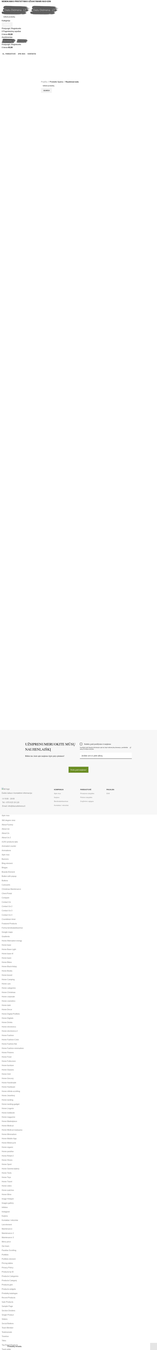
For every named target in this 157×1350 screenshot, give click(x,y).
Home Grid (6, 1074)
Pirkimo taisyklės (86, 797)
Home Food (6, 1057)
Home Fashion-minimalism (13, 1048)
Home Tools (6, 1173)
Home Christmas (8, 992)
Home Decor (7, 1009)
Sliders (4, 1319)
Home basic (6, 958)
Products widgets (9, 1289)
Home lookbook (8, 1113)
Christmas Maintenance (11, 889)
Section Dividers (8, 1311)
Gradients (6, 936)
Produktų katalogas (9, 1293)
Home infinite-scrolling (11, 1091)
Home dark (6, 1005)
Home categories (9, 988)
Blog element (7, 863)
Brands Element (8, 872)
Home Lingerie (8, 1108)
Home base (6, 945)
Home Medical (8, 1126)
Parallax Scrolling (9, 1250)
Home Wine (6, 1194)
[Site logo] (16, 10)
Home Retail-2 (8, 1156)
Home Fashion (8, 1035)
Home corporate (8, 997)
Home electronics (9, 1027)
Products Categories (10, 1276)
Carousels (6, 885)
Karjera (56, 797)
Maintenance (7, 1229)
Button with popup (9, 876)
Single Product (8, 1315)
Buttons (5, 881)
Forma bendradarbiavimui (12, 928)
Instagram (6, 1212)
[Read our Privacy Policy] (130, 747)
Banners (5, 859)
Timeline (5, 1336)
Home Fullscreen (9, 1061)
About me (6, 829)
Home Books (7, 971)
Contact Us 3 (7, 911)
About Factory (7, 825)
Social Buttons (8, 1323)
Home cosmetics (8, 1001)
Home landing (7, 1100)
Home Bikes (7, 962)
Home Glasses (8, 1070)
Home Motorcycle (9, 1143)
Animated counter (9, 846)
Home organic (7, 1147)
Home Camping (8, 979)
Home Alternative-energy (12, 941)
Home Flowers (8, 1053)
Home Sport (6, 1164)
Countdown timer (9, 919)
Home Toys (6, 1177)
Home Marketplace (9, 1121)
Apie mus (57, 793)
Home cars (6, 984)
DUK (108, 793)
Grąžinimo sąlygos (87, 801)
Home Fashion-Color (10, 1040)
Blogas (4, 868)
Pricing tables (7, 1263)
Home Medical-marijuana (12, 1130)
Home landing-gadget (10, 1104)
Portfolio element (9, 1259)
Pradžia (44, 82)
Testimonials (7, 1332)
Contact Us (6, 902)
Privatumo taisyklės (87, 793)
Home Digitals (7, 1018)
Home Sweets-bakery (10, 1169)
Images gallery (8, 1203)
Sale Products (7, 1302)
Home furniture (8, 1065)
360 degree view (8, 820)
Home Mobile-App (9, 1139)
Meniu (4, 63)
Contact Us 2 (7, 906)
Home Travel (7, 1182)
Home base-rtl (7, 954)
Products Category (9, 1280)
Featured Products (9, 924)
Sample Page (7, 1306)
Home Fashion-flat (9, 1044)
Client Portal (7, 893)
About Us (5, 833)
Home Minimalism (9, 1134)
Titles (4, 1341)
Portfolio (5, 1255)
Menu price (6, 1242)
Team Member (7, 1328)
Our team (5, 1246)
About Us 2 (6, 838)
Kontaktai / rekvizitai (61, 805)
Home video (7, 1186)
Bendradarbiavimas (61, 801)
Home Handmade (9, 1083)
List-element (7, 1225)
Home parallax (8, 1151)
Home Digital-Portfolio (11, 1014)
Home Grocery (8, 1078)
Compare (5, 898)
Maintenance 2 (8, 1233)
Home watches (8, 1190)
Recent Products (8, 1298)
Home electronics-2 (10, 1031)
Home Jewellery (8, 1096)
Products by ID (8, 1272)
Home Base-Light (9, 949)
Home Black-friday (9, 966)
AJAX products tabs (10, 842)
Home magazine (8, 1117)
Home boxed (7, 975)
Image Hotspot (8, 1199)
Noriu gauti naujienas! (78, 770)
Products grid (7, 1285)
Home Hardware (8, 1087)
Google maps (7, 932)
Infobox (5, 1207)
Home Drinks (7, 1022)
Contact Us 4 (7, 915)
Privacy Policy (7, 1268)
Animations (6, 850)
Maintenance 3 (8, 1237)
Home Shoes (7, 1160)
